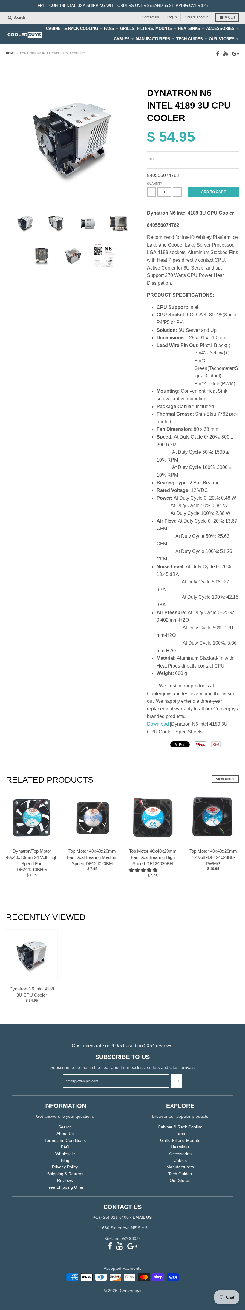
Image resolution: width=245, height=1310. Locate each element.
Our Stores (222, 39)
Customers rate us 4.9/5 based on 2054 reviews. (123, 1045)
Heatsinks (189, 28)
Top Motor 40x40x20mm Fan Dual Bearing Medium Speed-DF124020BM (92, 857)
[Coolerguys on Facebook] (217, 53)
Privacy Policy (65, 1167)
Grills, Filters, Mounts (146, 28)
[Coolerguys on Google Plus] (235, 53)
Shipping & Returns (65, 1173)
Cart (230, 18)
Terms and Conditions (65, 1140)
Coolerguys (130, 1290)
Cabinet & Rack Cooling (72, 28)
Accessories (220, 28)
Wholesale (65, 1153)
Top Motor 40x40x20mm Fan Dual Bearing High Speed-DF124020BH (153, 857)
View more (225, 779)
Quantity (154, 183)
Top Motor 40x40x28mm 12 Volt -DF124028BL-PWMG (213, 857)
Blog (65, 1160)
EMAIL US (142, 1217)
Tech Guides (189, 39)
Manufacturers (153, 39)
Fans (109, 28)
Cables (122, 39)
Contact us (150, 17)
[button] (144, 870)
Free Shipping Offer (65, 1187)
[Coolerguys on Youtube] (225, 53)
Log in (172, 17)
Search (65, 1127)
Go (176, 1081)
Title (151, 159)
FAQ (65, 1147)
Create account (197, 17)
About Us (65, 1133)
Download (158, 724)
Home (10, 53)
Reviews (65, 1180)
